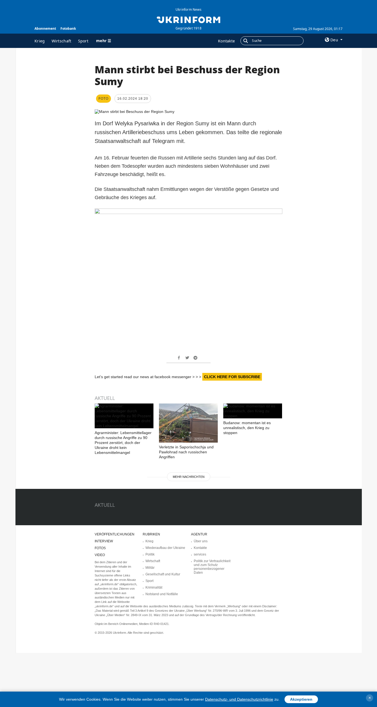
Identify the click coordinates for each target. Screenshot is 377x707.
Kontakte (226, 41)
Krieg (39, 41)
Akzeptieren (301, 699)
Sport (83, 41)
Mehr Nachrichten (189, 476)
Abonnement (45, 28)
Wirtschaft (61, 41)
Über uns (201, 541)
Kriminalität (153, 587)
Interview (104, 541)
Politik (150, 554)
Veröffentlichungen (114, 534)
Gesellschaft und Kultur (162, 574)
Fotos (100, 548)
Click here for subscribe (232, 377)
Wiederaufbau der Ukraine (165, 548)
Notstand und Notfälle (161, 594)
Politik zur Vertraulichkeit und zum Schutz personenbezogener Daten (212, 567)
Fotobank (68, 28)
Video (100, 555)
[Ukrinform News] (188, 19)
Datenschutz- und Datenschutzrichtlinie (239, 699)
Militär (150, 568)
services (200, 554)
